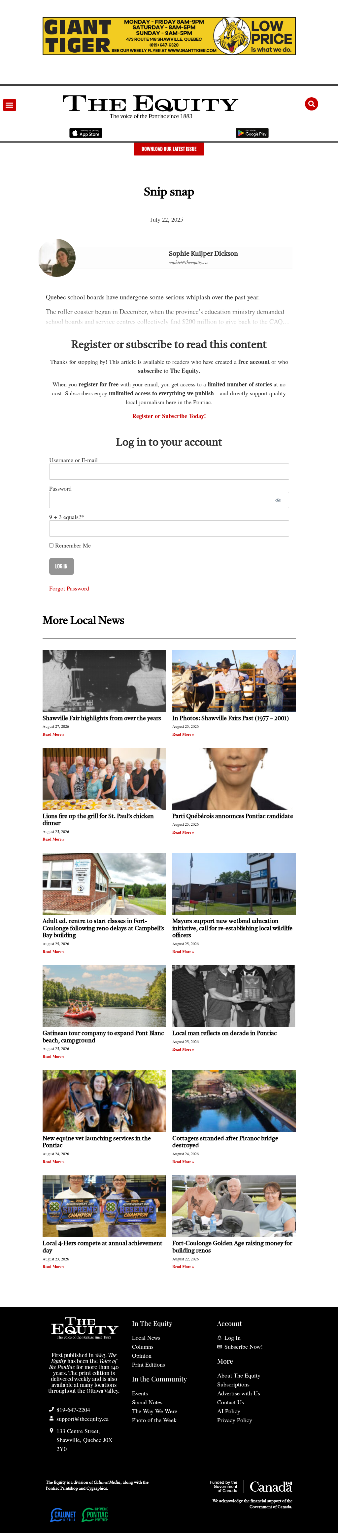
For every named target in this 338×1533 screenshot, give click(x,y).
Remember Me (72, 545)
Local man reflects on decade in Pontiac (224, 1033)
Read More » (53, 734)
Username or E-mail (73, 460)
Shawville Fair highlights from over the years (102, 719)
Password (60, 488)
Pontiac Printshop (62, 1489)
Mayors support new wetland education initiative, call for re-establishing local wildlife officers (232, 928)
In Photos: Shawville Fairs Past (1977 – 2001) (230, 719)
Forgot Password (69, 588)
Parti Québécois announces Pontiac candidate (232, 816)
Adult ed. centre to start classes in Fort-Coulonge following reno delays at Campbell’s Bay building (103, 928)
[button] (9, 105)
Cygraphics (96, 1489)
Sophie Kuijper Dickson (203, 254)
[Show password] (278, 500)
